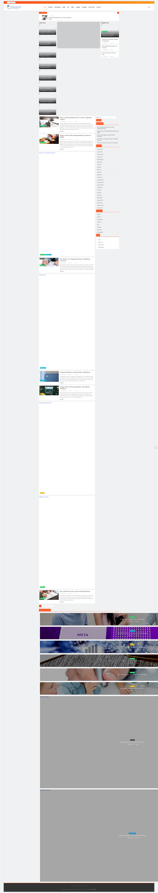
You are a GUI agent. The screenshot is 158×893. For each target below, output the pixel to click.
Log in (99, 239)
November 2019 (100, 205)
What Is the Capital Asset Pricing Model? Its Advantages (132, 647)
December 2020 (100, 179)
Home (45, 7)
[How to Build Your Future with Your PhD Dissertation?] (49, 595)
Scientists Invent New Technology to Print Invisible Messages (132, 633)
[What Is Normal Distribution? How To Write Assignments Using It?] (45, 17)
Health (63, 7)
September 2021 (100, 159)
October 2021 (100, 156)
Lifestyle (99, 222)
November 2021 (100, 154)
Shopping (78, 7)
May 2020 (99, 192)
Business (99, 214)
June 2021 (99, 167)
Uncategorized (100, 232)
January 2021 (99, 177)
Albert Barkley (105, 49)
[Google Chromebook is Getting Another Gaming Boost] (49, 376)
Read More (62, 131)
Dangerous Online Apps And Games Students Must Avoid (132, 835)
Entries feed (100, 242)
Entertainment (57, 7)
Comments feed (101, 244)
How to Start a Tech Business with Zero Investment (132, 688)
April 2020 (99, 195)
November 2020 (100, 182)
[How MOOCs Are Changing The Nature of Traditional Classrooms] (49, 262)
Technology (84, 7)
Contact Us (98, 7)
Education (50, 7)
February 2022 (100, 149)
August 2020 (99, 187)
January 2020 (99, 202)
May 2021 (99, 169)
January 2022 (99, 151)
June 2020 (99, 190)
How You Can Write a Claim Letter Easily (132, 660)
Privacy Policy (91, 7)
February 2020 (100, 200)
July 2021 (99, 164)
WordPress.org (101, 247)
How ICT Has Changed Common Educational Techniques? (45, 44)
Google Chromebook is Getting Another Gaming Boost (75, 372)
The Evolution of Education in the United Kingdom (132, 619)
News (68, 7)
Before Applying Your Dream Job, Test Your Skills (132, 742)
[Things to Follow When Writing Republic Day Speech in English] (49, 139)
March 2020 (99, 197)
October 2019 (100, 207)
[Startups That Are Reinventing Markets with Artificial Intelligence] (49, 390)
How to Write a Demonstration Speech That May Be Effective (132, 674)
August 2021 (99, 162)
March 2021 (99, 174)
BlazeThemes (94, 889)
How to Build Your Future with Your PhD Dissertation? (75, 591)
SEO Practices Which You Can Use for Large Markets (107, 142)
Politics (72, 7)
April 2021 (99, 172)
